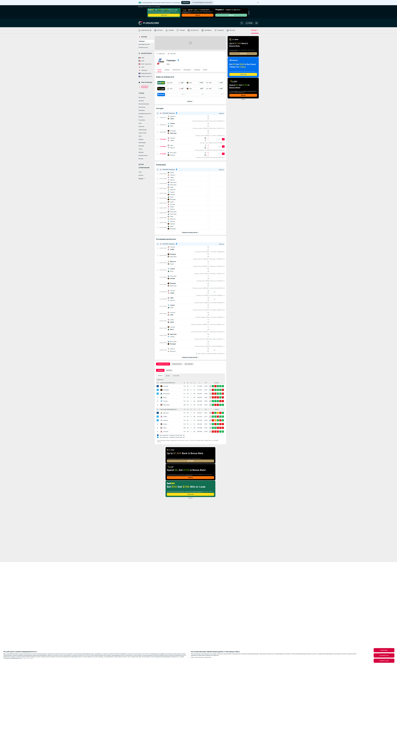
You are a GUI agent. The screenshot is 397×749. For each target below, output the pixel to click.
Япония (173, 53)
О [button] (199, 382)
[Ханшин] (161, 386)
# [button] (157, 382)
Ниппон (165, 420)
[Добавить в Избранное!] (157, 117)
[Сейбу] (161, 417)
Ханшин (165, 386)
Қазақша (185, 2)
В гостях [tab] (176, 375)
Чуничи (165, 401)
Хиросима (166, 405)
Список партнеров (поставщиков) (201, 657)
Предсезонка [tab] (177, 364)
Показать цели (384, 660)
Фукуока (166, 413)
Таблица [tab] (160, 370)
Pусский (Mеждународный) (202, 2)
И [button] (184, 382)
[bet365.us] (161, 82)
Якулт (165, 397)
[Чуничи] (161, 401)
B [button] (187, 382)
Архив (205, 70)
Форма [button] (217, 382)
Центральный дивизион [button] (167, 382)
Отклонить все (384, 655)
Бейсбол (162, 53)
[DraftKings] (161, 88)
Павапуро (142, 41)
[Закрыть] (258, 2)
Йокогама (166, 393)
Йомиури (166, 390)
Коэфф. (167, 70)
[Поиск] (242, 23)
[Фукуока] (161, 413)
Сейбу (165, 416)
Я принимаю (384, 650)
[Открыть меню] (256, 23)
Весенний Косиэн (144, 44)
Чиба (164, 428)
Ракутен (165, 431)
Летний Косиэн (143, 47)
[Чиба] (161, 428)
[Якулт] (161, 397)
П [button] (194, 382)
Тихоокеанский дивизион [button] (168, 409)
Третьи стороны (28, 658)
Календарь (187, 70)
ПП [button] (206, 382)
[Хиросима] (161, 405)
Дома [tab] (168, 375)
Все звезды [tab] (189, 364)
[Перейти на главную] (153, 23)
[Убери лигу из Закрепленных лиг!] (178, 60)
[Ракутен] (161, 432)
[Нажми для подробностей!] (190, 118)
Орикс (165, 424)
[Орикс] (161, 424)
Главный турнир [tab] (163, 364)
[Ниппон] (161, 420)
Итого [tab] (160, 375)
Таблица (197, 70)
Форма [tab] (169, 370)
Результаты (176, 70)
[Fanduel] (161, 94)
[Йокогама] (161, 394)
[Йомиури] (161, 390)
